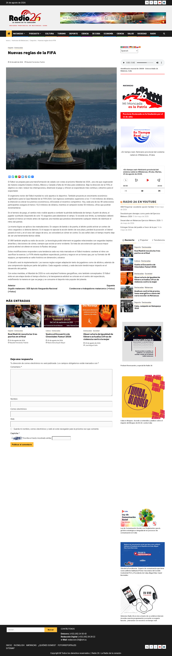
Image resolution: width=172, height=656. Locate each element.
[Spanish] (140, 47)
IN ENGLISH (19, 645)
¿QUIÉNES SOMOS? (47, 645)
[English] (126, 47)
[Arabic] (122, 47)
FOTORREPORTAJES (67, 645)
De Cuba (96, 34)
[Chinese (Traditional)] (124, 47)
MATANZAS (31, 645)
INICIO (9, 645)
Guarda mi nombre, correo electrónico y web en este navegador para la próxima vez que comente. (56, 429)
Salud (131, 34)
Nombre (14, 399)
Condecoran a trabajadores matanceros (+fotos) (92, 287)
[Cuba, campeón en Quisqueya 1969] (127, 306)
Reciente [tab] (129, 240)
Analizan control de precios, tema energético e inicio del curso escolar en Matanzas (147, 293)
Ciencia (85, 34)
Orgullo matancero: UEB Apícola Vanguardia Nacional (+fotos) (32, 288)
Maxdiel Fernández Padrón (35, 62)
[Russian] (137, 47)
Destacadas (18, 48)
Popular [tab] (144, 240)
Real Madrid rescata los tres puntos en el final (22, 335)
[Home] (9, 34)
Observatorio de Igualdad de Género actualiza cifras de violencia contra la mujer (98, 337)
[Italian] (133, 47)
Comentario (16, 367)
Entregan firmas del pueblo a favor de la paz (139, 227)
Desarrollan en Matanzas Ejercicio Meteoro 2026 (141, 220)
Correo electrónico (18, 409)
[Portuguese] (135, 47)
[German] (131, 47)
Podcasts (34, 34)
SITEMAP (10, 648)
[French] (128, 47)
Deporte (73, 34)
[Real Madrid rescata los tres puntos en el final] (23, 316)
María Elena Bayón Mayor (56, 343)
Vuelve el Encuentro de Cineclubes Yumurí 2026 (58, 335)
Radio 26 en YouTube (140, 202)
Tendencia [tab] (159, 240)
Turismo (61, 34)
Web (12, 419)
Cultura (49, 34)
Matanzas (18, 34)
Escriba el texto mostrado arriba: (37, 438)
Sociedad (142, 34)
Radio (153, 34)
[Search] (164, 33)
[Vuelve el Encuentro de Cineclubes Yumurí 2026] (61, 316)
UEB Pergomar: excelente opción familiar (137, 207)
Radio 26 (95, 653)
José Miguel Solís (91, 345)
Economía (108, 34)
